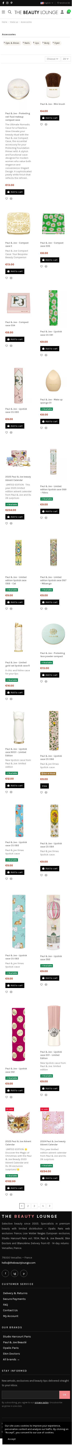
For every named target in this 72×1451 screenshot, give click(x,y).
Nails (27, 43)
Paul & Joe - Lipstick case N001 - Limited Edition (16, 752)
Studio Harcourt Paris (17, 1336)
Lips (37, 43)
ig (14, 1273)
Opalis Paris (11, 1348)
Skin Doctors (11, 1353)
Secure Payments (14, 1299)
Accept (12, 1439)
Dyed (56, 43)
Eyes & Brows (12, 43)
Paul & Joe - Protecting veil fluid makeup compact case (17, 116)
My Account (10, 1316)
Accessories (9, 34)
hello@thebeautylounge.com (19, 1262)
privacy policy (41, 1402)
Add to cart (17, 192)
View (44, 786)
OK (64, 1394)
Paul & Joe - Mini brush (52, 104)
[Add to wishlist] (7, 198)
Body (46, 43)
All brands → (11, 1359)
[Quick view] (12, 198)
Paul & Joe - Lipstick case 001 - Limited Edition (51, 1055)
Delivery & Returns (15, 1293)
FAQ (5, 1304)
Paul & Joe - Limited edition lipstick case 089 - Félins (53, 489)
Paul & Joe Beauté (14, 1342)
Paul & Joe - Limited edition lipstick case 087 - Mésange (53, 580)
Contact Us (10, 1310)
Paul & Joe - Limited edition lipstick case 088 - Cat (16, 580)
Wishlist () (64, 3)
